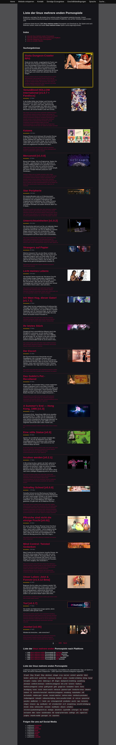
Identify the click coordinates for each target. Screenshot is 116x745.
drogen (57, 681)
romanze (33, 704)
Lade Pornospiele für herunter (47, 652)
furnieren (71, 684)
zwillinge (72, 712)
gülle (55, 686)
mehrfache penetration (80, 695)
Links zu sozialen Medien (35, 41)
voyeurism (55, 715)
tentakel (85, 710)
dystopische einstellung (68, 681)
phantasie (27, 684)
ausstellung (81, 681)
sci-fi (64, 704)
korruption (27, 681)
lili (31, 692)
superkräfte (66, 710)
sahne (40, 681)
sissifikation (55, 707)
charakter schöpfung (75, 678)
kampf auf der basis (61, 712)
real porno (84, 701)
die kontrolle (28, 695)
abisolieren (58, 710)
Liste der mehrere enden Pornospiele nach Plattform (43, 38)
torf (50, 704)
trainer (38, 712)
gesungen (44, 715)
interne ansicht (48, 689)
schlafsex (70, 707)
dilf (53, 681)
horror (82, 686)
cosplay (34, 681)
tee (81, 710)
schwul (41, 686)
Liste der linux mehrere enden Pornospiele (40, 36)
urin (77, 712)
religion (26, 704)
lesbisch (26, 692)
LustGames (34, 725)
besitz (44, 701)
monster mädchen (55, 695)
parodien (27, 701)
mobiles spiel (37, 695)
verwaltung (67, 692)
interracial (57, 689)
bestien (26, 678)
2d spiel (26, 675)
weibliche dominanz (37, 684)
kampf (90, 678)
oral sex (78, 698)
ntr (73, 698)
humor (35, 689)
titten (33, 712)
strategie (50, 710)
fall (53, 712)
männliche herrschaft (40, 692)
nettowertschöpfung (49, 698)
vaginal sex (83, 712)
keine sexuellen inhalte (63, 698)
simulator (47, 707)
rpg (38, 704)
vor (50, 715)
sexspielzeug (71, 704)
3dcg (42, 675)
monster (45, 695)
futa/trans (79, 684)
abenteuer (48, 675)
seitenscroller (39, 707)
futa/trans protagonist (30, 686)
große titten (42, 678)
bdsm (86, 675)
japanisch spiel (66, 689)
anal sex (66, 675)
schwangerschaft (56, 701)
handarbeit (70, 686)
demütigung (27, 689)
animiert (73, 675)
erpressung (51, 678)
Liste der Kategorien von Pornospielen (39, 39)
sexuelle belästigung (83, 704)
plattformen (34, 701)
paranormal (85, 698)
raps (78, 701)
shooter (26, 707)
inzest (40, 689)
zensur (65, 678)
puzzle (74, 701)
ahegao (55, 675)
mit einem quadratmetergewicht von (35, 710)
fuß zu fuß (64, 684)
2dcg (31, 675)
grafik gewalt (48, 686)
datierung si (47, 681)
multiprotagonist (29, 698)
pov (49, 701)
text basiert (27, 712)
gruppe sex (61, 686)
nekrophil (38, 698)
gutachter (80, 675)
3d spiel (37, 675)
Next (65, 643)
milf (83, 692)
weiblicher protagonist (53, 684)
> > (40, 701)
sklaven (63, 707)
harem (77, 686)
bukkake (59, 678)
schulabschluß (57, 704)
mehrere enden (67, 695)
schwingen (75, 710)
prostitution (66, 701)
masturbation (76, 692)
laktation (88, 689)
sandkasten (44, 704)
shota (31, 707)
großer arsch (34, 678)
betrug (85, 678)
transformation (46, 712)
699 (60, 643)
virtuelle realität (35, 715)
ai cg (60, 675)
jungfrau (26, 715)
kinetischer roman (78, 689)
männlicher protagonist (55, 692)
